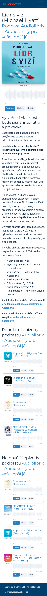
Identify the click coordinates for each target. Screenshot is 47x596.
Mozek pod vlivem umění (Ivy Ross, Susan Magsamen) (27, 558)
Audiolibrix (23, 592)
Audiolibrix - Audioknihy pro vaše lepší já (23, 340)
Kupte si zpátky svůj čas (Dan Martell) (27, 355)
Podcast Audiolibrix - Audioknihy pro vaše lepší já (23, 31)
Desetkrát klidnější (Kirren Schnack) (24, 507)
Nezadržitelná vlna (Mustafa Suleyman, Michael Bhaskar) (25, 429)
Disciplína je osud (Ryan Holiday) (24, 379)
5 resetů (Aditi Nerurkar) (21, 404)
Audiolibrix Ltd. (33, 587)
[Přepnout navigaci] (40, 3)
